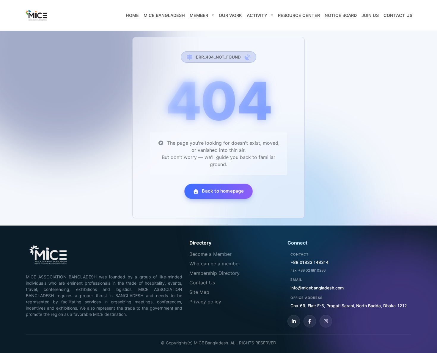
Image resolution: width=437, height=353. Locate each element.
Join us (370, 15)
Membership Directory (214, 273)
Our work (230, 15)
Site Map (199, 292)
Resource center (299, 15)
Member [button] (199, 15)
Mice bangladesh (164, 15)
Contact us (397, 15)
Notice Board (341, 15)
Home (132, 15)
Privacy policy (205, 302)
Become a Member (210, 254)
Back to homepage (223, 191)
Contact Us (202, 283)
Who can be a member (214, 264)
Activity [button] (257, 15)
